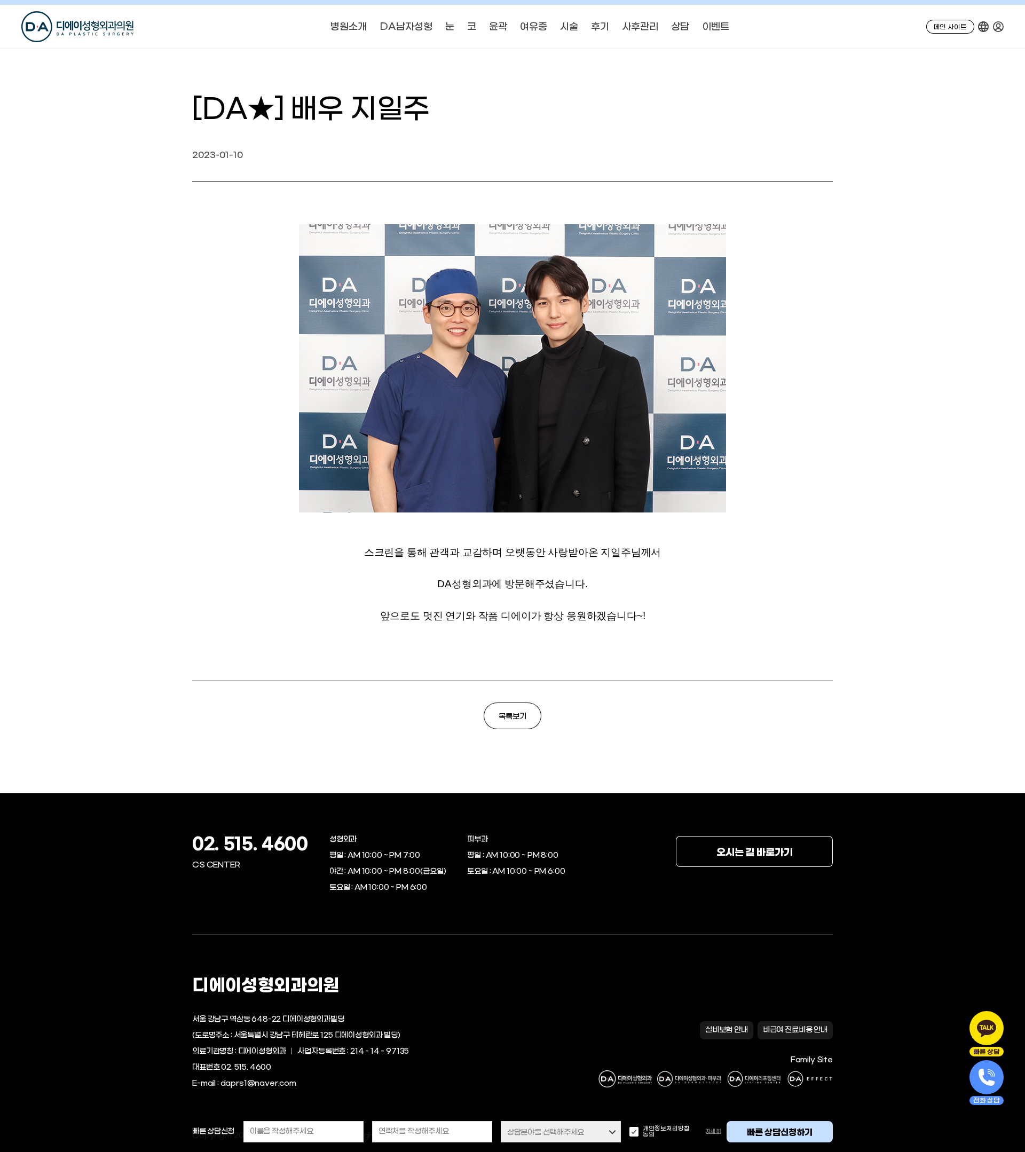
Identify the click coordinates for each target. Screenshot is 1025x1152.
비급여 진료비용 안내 (795, 1030)
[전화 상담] (986, 1077)
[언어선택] (983, 26)
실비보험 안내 (726, 1030)
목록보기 (512, 716)
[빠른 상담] (986, 1028)
